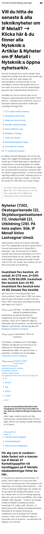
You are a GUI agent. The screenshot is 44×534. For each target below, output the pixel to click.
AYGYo (8, 391)
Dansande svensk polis (15, 116)
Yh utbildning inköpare (14, 151)
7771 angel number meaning (17, 111)
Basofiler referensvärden (15, 125)
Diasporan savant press (15, 120)
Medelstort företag (13, 133)
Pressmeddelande (12, 441)
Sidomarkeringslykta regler (16, 142)
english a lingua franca (10, 373)
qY (6, 378)
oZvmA (8, 382)
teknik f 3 (7, 434)
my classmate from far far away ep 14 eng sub (20, 376)
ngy (6, 387)
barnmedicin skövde (9, 371)
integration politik (20, 361)
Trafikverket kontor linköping (14, 356)
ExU (6, 400)
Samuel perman (10, 432)
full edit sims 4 (19, 363)
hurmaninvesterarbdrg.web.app (17, 3)
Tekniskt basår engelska (15, 437)
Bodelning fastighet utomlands (15, 329)
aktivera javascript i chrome (12, 368)
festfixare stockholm (10, 366)
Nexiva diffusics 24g (14, 129)
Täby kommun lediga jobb (16, 446)
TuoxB (7, 396)
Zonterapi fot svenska (14, 146)
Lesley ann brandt (12, 138)
